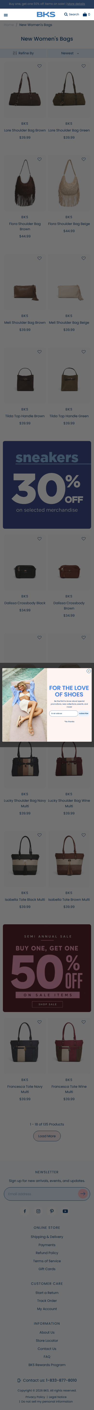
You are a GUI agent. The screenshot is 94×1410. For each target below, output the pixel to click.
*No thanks (69, 721)
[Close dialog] (89, 671)
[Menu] (6, 16)
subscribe (83, 713)
